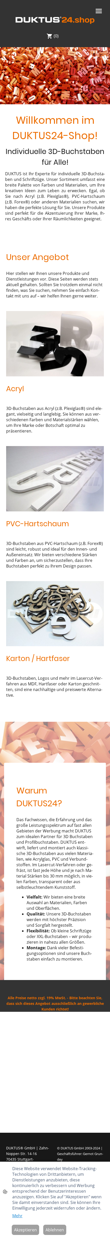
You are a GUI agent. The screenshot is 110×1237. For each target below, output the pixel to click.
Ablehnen (55, 1230)
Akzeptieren (25, 1230)
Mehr (17, 1216)
